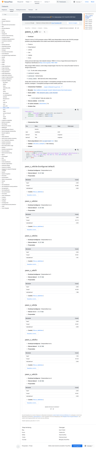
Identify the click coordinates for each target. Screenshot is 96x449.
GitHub (87, 1)
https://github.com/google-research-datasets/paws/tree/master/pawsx (53, 90)
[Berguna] (76, 28)
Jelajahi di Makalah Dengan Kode (53, 87)
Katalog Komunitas (21, 9)
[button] (10, 21)
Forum (23, 432)
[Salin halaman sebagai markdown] (44, 32)
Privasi (30, 445)
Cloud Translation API (56, 23)
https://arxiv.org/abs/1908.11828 (48, 62)
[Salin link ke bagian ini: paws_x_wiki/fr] (38, 271)
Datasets (5, 6)
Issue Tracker (62, 430)
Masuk (92, 1)
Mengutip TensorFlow (64, 439)
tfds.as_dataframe (38, 192)
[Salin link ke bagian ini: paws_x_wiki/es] (38, 236)
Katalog (12, 9)
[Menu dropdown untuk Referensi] (41, 2)
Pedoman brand (63, 437)
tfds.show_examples (39, 143)
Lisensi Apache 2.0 (37, 416)
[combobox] (63, 1)
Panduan (30, 9)
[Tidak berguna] (78, 28)
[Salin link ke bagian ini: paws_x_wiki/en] (39, 201)
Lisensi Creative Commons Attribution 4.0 (61, 415)
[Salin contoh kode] (78, 109)
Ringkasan (4, 9)
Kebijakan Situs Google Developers (70, 416)
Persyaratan (25, 445)
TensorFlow (27, 28)
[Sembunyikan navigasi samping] (18, 446)
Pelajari (28, 1)
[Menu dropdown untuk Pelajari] (31, 2)
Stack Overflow (62, 434)
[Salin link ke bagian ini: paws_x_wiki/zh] (38, 374)
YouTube (24, 439)
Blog (23, 430)
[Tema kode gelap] (75, 109)
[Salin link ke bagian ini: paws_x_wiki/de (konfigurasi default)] (56, 167)
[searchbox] (10, 14)
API (36, 9)
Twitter (23, 437)
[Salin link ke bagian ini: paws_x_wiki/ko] (39, 340)
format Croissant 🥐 (47, 17)
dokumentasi (58, 17)
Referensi (37, 1)
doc (47, 141)
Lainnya (46, 1)
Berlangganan (77, 446)
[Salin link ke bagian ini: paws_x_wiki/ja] (38, 305)
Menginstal (20, 1)
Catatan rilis (62, 432)
